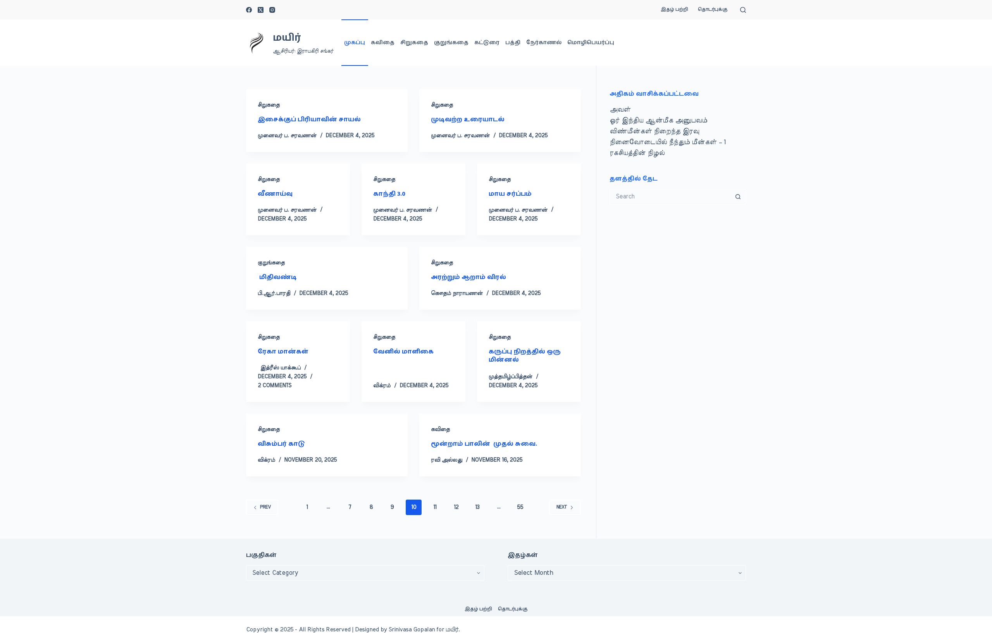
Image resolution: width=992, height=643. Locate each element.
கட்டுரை (486, 43)
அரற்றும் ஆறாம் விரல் (468, 277)
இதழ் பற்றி (674, 9)
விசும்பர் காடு (281, 444)
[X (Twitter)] (261, 10)
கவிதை (382, 43)
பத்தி (512, 43)
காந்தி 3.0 (389, 194)
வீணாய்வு (276, 194)
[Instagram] (272, 10)
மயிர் (287, 38)
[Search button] (738, 197)
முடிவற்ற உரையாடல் (468, 119)
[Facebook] (249, 10)
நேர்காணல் (543, 43)
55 (520, 507)
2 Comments (274, 385)
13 (477, 507)
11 (434, 507)
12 (456, 507)
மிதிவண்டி (277, 277)
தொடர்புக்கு (713, 9)
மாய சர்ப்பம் (510, 194)
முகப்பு (354, 43)
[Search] (743, 10)
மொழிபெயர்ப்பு (590, 43)
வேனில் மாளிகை (403, 351)
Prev (265, 507)
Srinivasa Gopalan (412, 630)
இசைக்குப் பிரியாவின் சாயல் (309, 119)
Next (561, 507)
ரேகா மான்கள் (283, 351)
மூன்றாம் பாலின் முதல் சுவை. (484, 444)
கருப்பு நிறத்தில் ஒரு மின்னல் (525, 355)
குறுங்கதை (451, 43)
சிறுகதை (414, 43)
